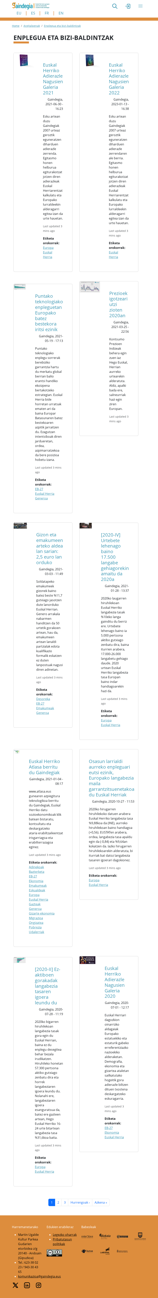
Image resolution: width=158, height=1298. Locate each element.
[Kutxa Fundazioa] (87, 1251)
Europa (48, 248)
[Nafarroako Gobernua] (123, 1251)
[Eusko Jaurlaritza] (123, 1236)
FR (47, 13)
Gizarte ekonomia (42, 913)
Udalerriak (36, 932)
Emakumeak (45, 708)
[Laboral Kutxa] (105, 1251)
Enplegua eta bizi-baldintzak (62, 26)
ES (33, 13)
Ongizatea (36, 923)
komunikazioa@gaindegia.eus (39, 1276)
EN (61, 13)
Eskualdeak (37, 890)
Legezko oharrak (65, 1235)
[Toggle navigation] (140, 6)
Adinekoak (36, 867)
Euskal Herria (44, 494)
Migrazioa (36, 918)
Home (15, 26)
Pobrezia (35, 927)
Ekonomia (36, 881)
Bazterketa (36, 872)
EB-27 (39, 489)
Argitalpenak (32, 26)
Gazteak (34, 904)
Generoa (41, 498)
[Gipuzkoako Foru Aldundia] (140, 1236)
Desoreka (43, 699)
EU (19, 13)
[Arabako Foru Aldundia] (87, 1236)
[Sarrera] (32, 6)
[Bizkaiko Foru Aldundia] (105, 1236)
